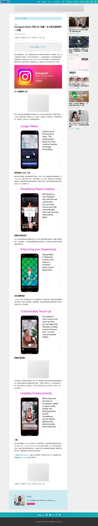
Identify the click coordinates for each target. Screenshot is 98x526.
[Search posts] (95, 1)
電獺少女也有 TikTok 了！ (23, 455)
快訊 (49, 1)
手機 (63, 1)
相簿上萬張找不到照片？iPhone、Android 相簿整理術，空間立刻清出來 (79, 85)
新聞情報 (25, 18)
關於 (88, 1)
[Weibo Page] (56, 515)
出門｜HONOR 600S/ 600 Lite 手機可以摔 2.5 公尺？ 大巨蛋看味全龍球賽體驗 (79, 124)
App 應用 (56, 1)
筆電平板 (69, 1)
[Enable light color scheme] (91, 1)
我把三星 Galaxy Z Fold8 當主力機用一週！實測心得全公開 (78, 30)
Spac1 (24, 34)
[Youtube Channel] (50, 515)
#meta (28, 37)
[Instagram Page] (53, 515)
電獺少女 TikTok (22, 457)
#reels (40, 37)
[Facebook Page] (47, 515)
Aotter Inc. (59, 521)
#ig (43, 37)
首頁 (16, 18)
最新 (39, 1)
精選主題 (44, 1)
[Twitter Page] (60, 515)
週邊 (76, 1)
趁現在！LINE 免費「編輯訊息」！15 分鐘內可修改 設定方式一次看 (78, 104)
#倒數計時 (23, 37)
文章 (20, 18)
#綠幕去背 (17, 37)
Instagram (31, 503)
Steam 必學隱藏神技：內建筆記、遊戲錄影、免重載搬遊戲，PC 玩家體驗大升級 (78, 50)
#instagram (34, 37)
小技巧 (82, 1)
